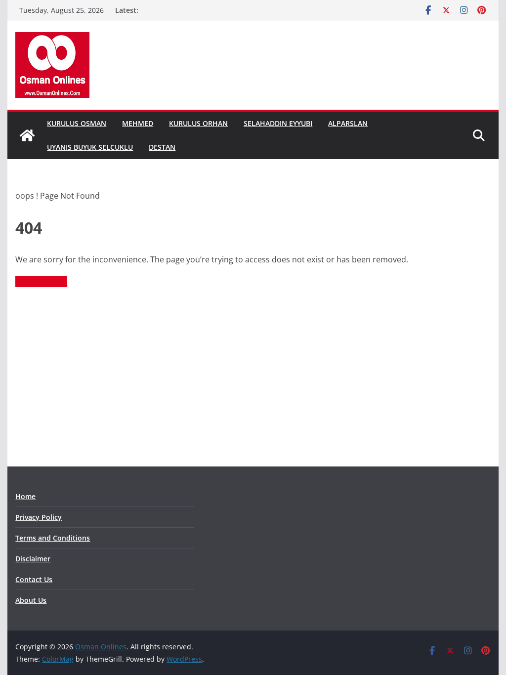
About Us (30, 600)
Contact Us (33, 579)
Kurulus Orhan (198, 123)
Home (25, 496)
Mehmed (137, 123)
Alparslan (348, 123)
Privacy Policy (38, 517)
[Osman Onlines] (27, 135)
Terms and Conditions (52, 538)
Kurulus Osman (76, 123)
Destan (162, 147)
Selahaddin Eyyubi (278, 123)
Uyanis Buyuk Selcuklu (90, 147)
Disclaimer (32, 558)
